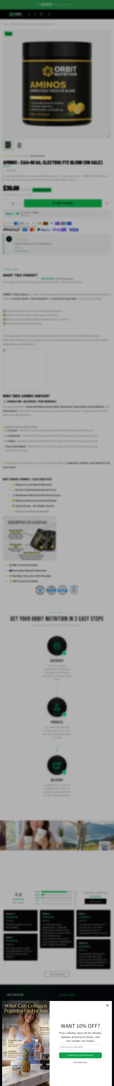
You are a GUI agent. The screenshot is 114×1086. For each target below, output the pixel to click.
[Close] (107, 1005)
